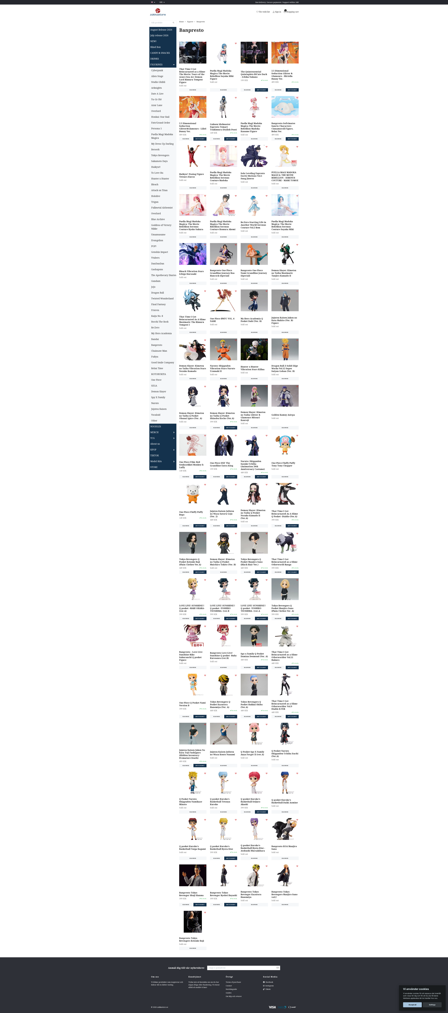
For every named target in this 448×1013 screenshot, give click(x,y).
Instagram (269, 986)
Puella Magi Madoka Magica (162, 136)
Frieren (155, 310)
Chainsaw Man (159, 351)
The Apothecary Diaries (163, 275)
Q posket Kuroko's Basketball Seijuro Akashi (250, 802)
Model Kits (156, 461)
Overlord (156, 111)
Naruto (155, 403)
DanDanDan (157, 263)
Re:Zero (155, 327)
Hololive (155, 196)
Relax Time (157, 368)
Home (181, 22)
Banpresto (156, 345)
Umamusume (158, 234)
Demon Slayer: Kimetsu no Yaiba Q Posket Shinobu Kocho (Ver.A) (222, 416)
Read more (193, 90)
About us (155, 444)
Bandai (155, 339)
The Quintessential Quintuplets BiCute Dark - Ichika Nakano (254, 74)
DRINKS (154, 58)
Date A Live (157, 93)
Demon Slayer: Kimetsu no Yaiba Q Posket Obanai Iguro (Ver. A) (191, 416)
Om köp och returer (234, 996)
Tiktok (267, 989)
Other (154, 420)
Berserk (155, 149)
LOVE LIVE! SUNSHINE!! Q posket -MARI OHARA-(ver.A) (192, 608)
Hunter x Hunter (160, 178)
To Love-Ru (157, 173)
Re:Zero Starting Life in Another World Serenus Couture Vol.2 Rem (253, 225)
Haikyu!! (155, 167)
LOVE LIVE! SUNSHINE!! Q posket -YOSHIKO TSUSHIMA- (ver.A (253, 608)
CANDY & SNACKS (160, 53)
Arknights (156, 88)
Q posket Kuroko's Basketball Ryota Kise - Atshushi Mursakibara (253, 848)
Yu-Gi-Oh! (156, 99)
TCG (152, 438)
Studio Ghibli (158, 82)
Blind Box (155, 47)
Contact (229, 986)
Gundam (155, 281)
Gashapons (157, 269)
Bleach (154, 184)
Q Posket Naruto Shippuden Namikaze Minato (190, 802)
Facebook (269, 982)
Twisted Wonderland (162, 298)
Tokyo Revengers (160, 155)
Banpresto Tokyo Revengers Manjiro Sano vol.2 (284, 894)
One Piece (156, 380)
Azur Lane (156, 105)
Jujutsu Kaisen (159, 409)
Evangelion (157, 240)
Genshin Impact (159, 252)
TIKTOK (154, 455)
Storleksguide (231, 989)
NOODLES (155, 426)
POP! (153, 246)
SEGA (154, 385)
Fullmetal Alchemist (162, 207)
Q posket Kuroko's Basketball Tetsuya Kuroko (220, 802)
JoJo (153, 287)
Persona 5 (156, 128)
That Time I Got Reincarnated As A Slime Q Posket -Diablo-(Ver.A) (284, 514)
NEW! (153, 41)
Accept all (412, 1005)
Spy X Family (158, 397)
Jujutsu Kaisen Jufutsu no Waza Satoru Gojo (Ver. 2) (222, 514)
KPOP (153, 449)
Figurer (190, 22)
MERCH (154, 432)
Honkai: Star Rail (160, 117)
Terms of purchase (233, 982)
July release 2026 (159, 35)
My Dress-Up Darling (162, 144)
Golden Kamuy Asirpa (283, 415)
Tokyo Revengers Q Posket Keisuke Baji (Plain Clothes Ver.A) (190, 562)
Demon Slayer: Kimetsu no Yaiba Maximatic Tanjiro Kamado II (283, 273)
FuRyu (154, 356)
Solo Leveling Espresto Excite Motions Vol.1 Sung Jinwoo (253, 176)
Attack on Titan (159, 190)
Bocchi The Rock (159, 321)
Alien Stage (157, 76)
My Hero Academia (161, 333)
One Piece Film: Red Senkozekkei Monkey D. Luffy (191, 465)
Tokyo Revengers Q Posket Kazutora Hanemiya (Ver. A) (220, 704)
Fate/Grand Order (160, 122)
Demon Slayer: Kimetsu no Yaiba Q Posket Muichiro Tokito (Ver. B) (223, 562)
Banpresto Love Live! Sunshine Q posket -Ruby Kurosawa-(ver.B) (223, 655)
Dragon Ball (157, 292)
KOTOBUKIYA (158, 374)
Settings (432, 1005)
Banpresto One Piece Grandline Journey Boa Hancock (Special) (222, 273)
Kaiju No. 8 (157, 316)
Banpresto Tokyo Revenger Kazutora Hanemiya (251, 894)
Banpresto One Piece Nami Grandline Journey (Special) (254, 273)
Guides (228, 993)
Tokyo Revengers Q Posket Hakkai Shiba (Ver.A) (252, 704)
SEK (161, 2)
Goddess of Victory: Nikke (161, 227)
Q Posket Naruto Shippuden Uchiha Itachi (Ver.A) (284, 753)
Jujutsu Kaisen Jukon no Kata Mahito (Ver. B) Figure (284, 320)
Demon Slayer (158, 391)
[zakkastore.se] (157, 12)
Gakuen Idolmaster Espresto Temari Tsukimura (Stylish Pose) (223, 127)
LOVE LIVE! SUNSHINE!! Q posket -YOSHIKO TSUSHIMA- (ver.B (222, 608)
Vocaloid (155, 415)
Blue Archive (158, 219)
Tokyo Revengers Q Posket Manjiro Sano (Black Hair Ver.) (252, 562)
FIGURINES (156, 64)
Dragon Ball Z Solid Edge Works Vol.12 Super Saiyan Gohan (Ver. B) (284, 368)
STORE (154, 467)
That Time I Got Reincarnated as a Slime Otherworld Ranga (284, 562)
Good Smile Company (162, 362)
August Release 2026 (161, 29)
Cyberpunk (157, 70)
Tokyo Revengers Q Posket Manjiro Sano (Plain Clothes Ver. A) (282, 608)
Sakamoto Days (159, 161)
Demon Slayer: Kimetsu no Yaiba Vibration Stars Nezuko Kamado (192, 368)
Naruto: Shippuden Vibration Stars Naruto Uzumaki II (222, 368)
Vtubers (155, 257)
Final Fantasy (158, 304)
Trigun (154, 202)
